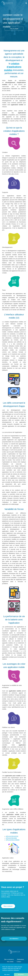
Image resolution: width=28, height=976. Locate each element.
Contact (19, 961)
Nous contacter (8, 906)
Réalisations (20, 959)
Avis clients (10, 961)
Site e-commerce (9, 959)
